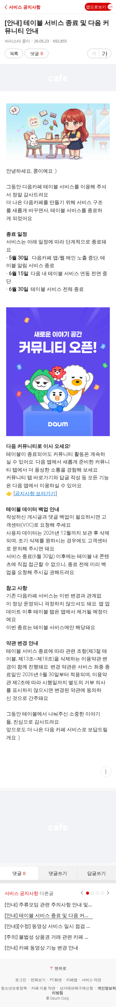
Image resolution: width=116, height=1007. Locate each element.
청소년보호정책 (14, 988)
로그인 (20, 980)
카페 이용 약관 (43, 988)
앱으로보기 (96, 7)
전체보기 (38, 980)
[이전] (82, 893)
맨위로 (60, 968)
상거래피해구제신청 (76, 988)
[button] (31, 7)
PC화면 (56, 980)
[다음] (108, 893)
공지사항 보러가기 (35, 493)
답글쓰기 (96, 873)
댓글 (36, 53)
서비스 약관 (91, 980)
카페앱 (71, 980)
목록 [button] (14, 53)
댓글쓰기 (58, 873)
